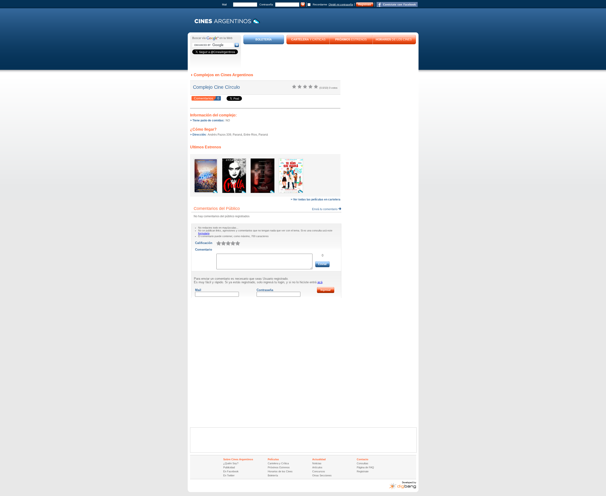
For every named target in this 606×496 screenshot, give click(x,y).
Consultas (362, 463)
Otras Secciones (322, 475)
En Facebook (231, 471)
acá (319, 282)
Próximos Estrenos (279, 467)
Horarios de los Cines (280, 471)
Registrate (364, 4)
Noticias (316, 463)
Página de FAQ (365, 467)
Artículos (317, 467)
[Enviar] (322, 264)
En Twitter (229, 475)
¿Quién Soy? (230, 463)
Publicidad (229, 467)
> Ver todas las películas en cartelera (315, 199)
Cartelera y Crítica (278, 463)
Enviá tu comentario (325, 209)
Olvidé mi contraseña (341, 4)
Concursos (318, 471)
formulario (203, 233)
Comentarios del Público (217, 208)
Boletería (273, 475)
